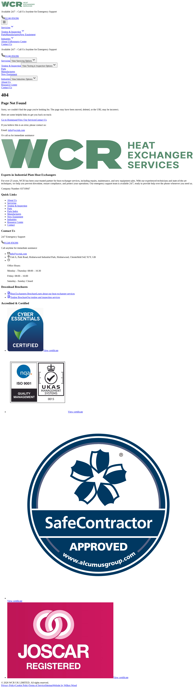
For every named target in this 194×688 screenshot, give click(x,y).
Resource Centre (19, 41)
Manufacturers (13, 34)
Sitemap (49, 685)
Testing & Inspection (11, 66)
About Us (6, 41)
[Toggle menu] (4, 22)
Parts (3, 34)
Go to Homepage (9, 120)
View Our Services (27, 120)
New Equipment (27, 34)
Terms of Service (37, 685)
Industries (5, 79)
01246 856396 (12, 18)
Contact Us (6, 44)
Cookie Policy (22, 685)
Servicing (5, 61)
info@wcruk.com (16, 130)
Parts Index (12, 211)
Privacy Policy (8, 685)
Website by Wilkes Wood (65, 685)
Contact (11, 225)
